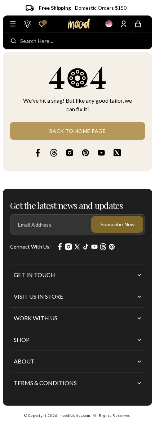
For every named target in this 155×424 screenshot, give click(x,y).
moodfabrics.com (75, 415)
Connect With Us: (30, 247)
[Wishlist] (42, 24)
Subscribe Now (117, 224)
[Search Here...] (13, 41)
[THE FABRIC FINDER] (27, 24)
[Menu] (12, 24)
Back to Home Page (77, 131)
